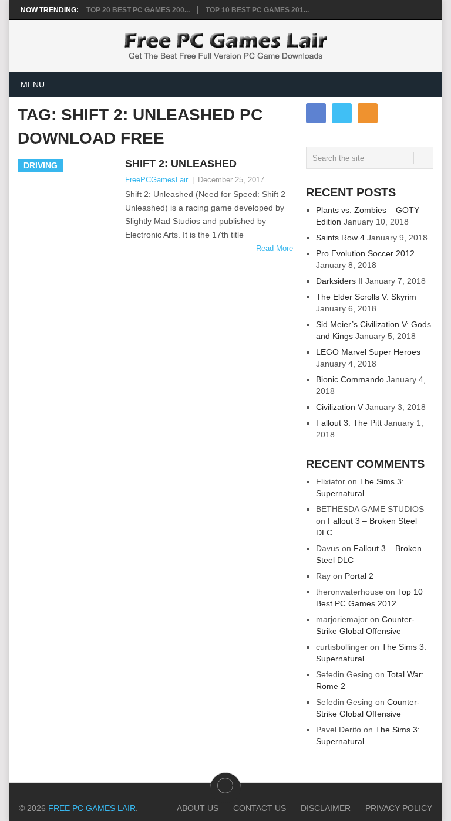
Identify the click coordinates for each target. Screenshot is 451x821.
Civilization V (339, 407)
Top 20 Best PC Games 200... (138, 10)
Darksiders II (339, 281)
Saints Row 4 (340, 237)
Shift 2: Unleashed (181, 163)
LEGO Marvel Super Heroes (368, 352)
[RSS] (368, 113)
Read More (274, 248)
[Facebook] (316, 113)
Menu (33, 84)
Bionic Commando (350, 379)
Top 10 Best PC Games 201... (257, 10)
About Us (197, 808)
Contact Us (259, 808)
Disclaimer (326, 808)
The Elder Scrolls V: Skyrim (366, 296)
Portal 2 (359, 576)
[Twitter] (342, 113)
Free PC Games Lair (92, 808)
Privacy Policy (398, 808)
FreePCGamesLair (156, 179)
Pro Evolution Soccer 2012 (365, 253)
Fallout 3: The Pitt (349, 423)
